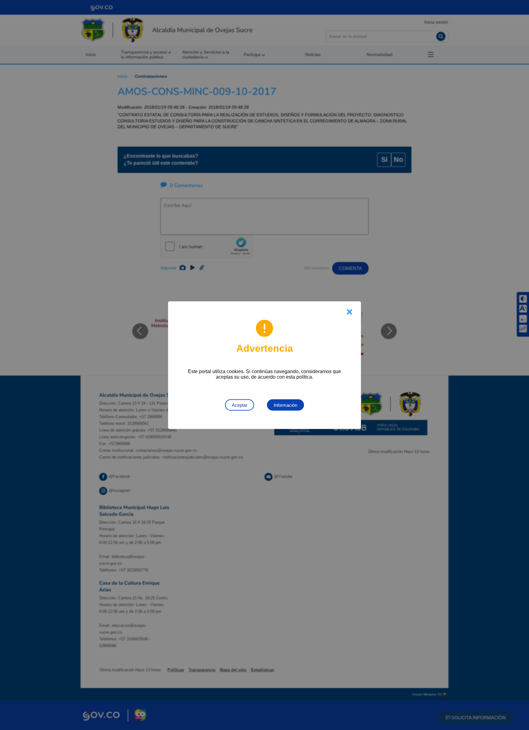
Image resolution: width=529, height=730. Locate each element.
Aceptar (239, 404)
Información (285, 404)
